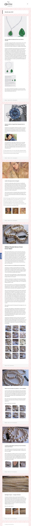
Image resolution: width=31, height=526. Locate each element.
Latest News (12, 365)
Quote (6, 100)
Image (6, 471)
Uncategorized (15, 100)
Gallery (6, 422)
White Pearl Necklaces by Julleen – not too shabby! (15, 388)
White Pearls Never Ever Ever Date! (14, 248)
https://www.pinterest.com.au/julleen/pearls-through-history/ (15, 265)
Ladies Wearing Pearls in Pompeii (12, 180)
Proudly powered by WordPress (9, 524)
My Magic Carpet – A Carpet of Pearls (13, 494)
